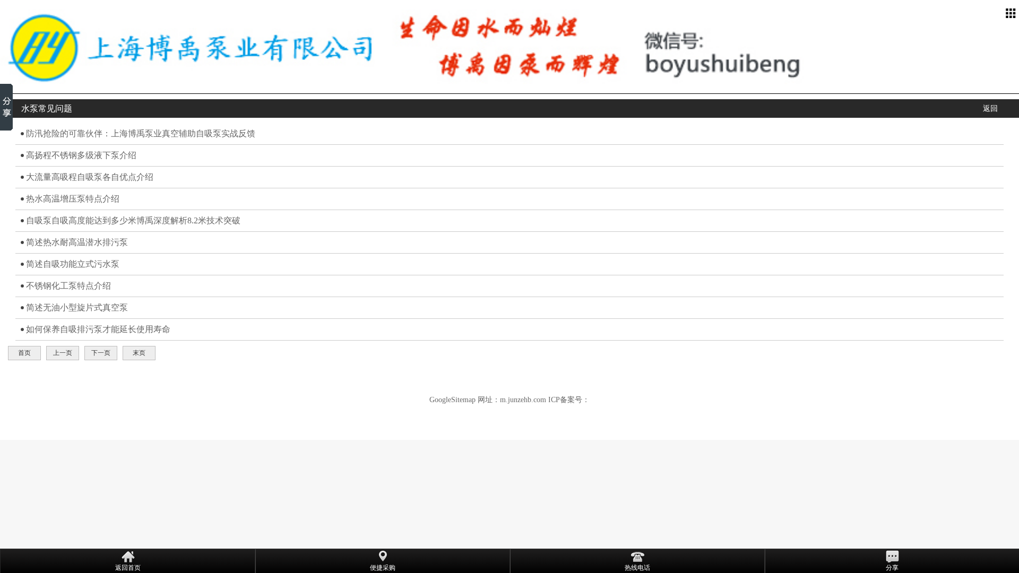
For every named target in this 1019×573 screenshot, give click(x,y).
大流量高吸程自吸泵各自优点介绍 (89, 176)
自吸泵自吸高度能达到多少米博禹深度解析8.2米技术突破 (133, 220)
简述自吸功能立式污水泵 (72, 263)
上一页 (62, 353)
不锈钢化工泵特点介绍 (68, 285)
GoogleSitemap (452, 400)
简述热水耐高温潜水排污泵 (77, 242)
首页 (24, 353)
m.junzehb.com (523, 400)
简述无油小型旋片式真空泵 (77, 307)
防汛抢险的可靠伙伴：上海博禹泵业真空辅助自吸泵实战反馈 (140, 133)
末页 (139, 353)
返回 (990, 108)
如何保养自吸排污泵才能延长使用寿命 (98, 329)
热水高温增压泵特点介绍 (72, 198)
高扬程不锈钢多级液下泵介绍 (81, 155)
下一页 (100, 353)
